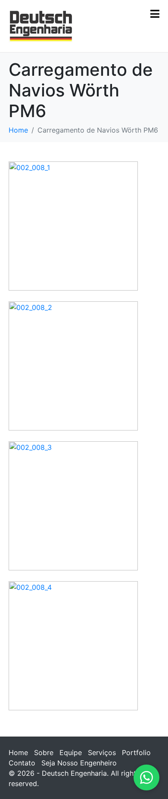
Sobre (43, 752)
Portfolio (136, 752)
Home (18, 752)
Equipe (70, 752)
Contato (22, 763)
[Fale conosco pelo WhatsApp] (146, 777)
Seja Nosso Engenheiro (79, 763)
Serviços (102, 752)
